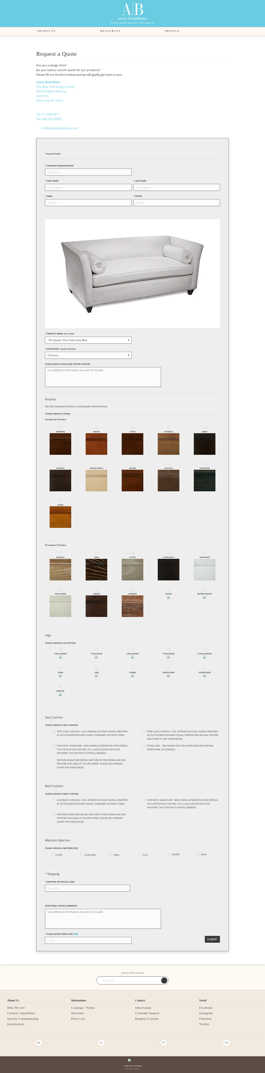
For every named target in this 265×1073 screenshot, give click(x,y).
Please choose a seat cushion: (61, 725)
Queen (176, 854)
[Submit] (164, 980)
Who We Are (16, 1007)
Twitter (204, 1024)
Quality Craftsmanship (23, 1018)
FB (38, 1043)
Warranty (77, 1013)
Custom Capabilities (21, 1013)
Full (145, 854)
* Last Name (139, 180)
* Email (49, 196)
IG (101, 1043)
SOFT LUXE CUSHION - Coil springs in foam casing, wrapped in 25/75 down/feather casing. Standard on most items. (92, 733)
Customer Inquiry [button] (147, 1013)
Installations (15, 1024)
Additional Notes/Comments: (61, 905)
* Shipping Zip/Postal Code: (60, 881)
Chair (58, 854)
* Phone (137, 196)
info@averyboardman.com (59, 128)
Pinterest (205, 1018)
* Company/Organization (59, 165)
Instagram (206, 1013)
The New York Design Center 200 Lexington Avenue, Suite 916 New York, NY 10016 (55, 91)
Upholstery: (60, 349)
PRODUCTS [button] (46, 31)
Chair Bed (90, 854)
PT (163, 1043)
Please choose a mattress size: (61, 848)
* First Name (51, 180)
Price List (78, 1018)
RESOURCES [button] (110, 31)
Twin (116, 854)
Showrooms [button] (143, 1007)
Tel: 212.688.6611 (47, 114)
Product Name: (59, 333)
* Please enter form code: (61, 934)
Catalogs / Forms (83, 1007)
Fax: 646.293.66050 (48, 119)
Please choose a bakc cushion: (62, 793)
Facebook (206, 1007)
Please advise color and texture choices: (67, 364)
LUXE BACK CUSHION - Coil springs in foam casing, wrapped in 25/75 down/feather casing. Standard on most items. (92, 801)
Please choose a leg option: (60, 643)
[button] (226, 31)
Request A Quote (147, 1018)
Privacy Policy (132, 1069)
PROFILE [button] (172, 31)
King (203, 854)
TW (226, 1043)
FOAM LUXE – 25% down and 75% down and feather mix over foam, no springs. (180, 747)
